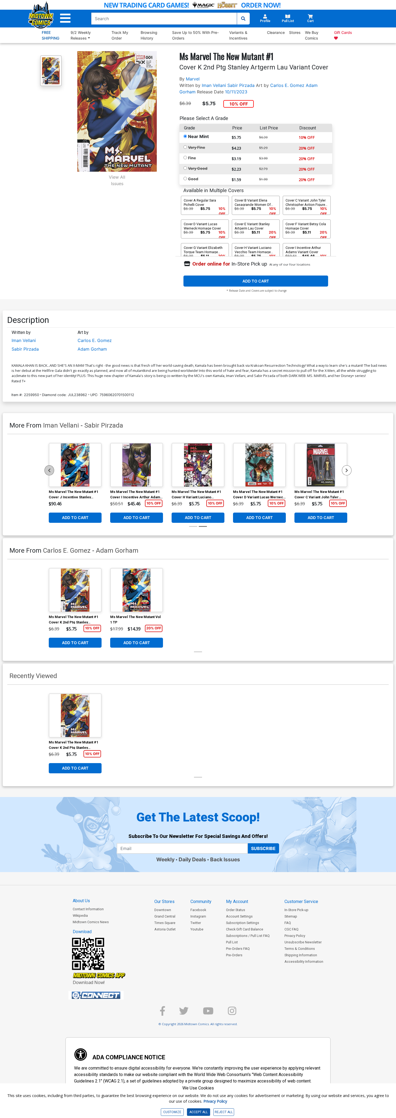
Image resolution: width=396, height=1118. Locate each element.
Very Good (197, 168)
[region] (49, 470)
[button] (65, 18)
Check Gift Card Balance (244, 929)
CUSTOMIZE (172, 1112)
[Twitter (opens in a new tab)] (184, 1013)
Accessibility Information (303, 962)
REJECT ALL (224, 1112)
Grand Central (164, 916)
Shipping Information (300, 955)
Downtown (162, 910)
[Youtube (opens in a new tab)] (208, 1013)
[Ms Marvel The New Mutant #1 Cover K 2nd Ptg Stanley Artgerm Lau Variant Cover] (75, 590)
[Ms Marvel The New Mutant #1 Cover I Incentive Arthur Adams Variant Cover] (136, 465)
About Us (81, 900)
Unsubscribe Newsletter (303, 942)
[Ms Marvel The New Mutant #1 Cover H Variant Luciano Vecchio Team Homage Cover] (198, 465)
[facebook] (162, 1013)
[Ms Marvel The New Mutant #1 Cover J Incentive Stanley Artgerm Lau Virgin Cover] (75, 465)
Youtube (196, 929)
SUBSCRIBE (263, 848)
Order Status (235, 910)
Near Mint (198, 136)
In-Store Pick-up (296, 910)
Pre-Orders (234, 955)
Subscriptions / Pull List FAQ (248, 936)
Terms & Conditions (299, 949)
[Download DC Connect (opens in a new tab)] (106, 995)
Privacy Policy (294, 936)
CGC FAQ (291, 929)
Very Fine (196, 147)
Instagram (198, 916)
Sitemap (290, 916)
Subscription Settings (242, 923)
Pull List (232, 942)
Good (193, 179)
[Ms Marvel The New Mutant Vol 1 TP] (136, 590)
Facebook (198, 910)
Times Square (164, 923)
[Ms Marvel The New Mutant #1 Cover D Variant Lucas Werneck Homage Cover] (259, 465)
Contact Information (88, 909)
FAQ (287, 923)
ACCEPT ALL (198, 1112)
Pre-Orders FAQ (238, 949)
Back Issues (225, 859)
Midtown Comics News (91, 922)
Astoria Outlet (165, 929)
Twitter (195, 923)
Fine (192, 158)
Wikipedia (80, 916)
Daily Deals (192, 859)
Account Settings (239, 916)
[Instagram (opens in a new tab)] (232, 1013)
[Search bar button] (243, 18)
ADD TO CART (255, 281)
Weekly (165, 859)
